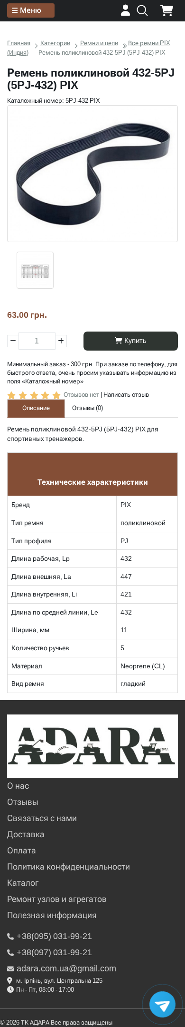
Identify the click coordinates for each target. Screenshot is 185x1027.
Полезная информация (52, 915)
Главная (18, 43)
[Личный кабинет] (125, 13)
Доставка (26, 834)
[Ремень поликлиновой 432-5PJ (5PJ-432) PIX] (92, 173)
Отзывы (22, 802)
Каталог (22, 883)
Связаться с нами (42, 818)
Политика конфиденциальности (68, 866)
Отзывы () (87, 407)
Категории (55, 43)
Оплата (21, 850)
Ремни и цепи (99, 43)
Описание (36, 407)
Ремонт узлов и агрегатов (57, 899)
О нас (18, 786)
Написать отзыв (126, 394)
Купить (134, 340)
